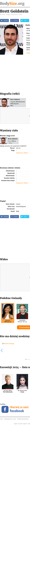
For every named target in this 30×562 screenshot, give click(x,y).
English (15, 423)
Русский (20, 423)
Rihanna (7, 321)
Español (25, 423)
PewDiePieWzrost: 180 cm (22, 321)
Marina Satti (22, 391)
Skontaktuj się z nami (10, 419)
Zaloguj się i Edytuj (22, 153)
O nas (1, 419)
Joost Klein (8, 391)
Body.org (12, 3)
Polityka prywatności (22, 419)
